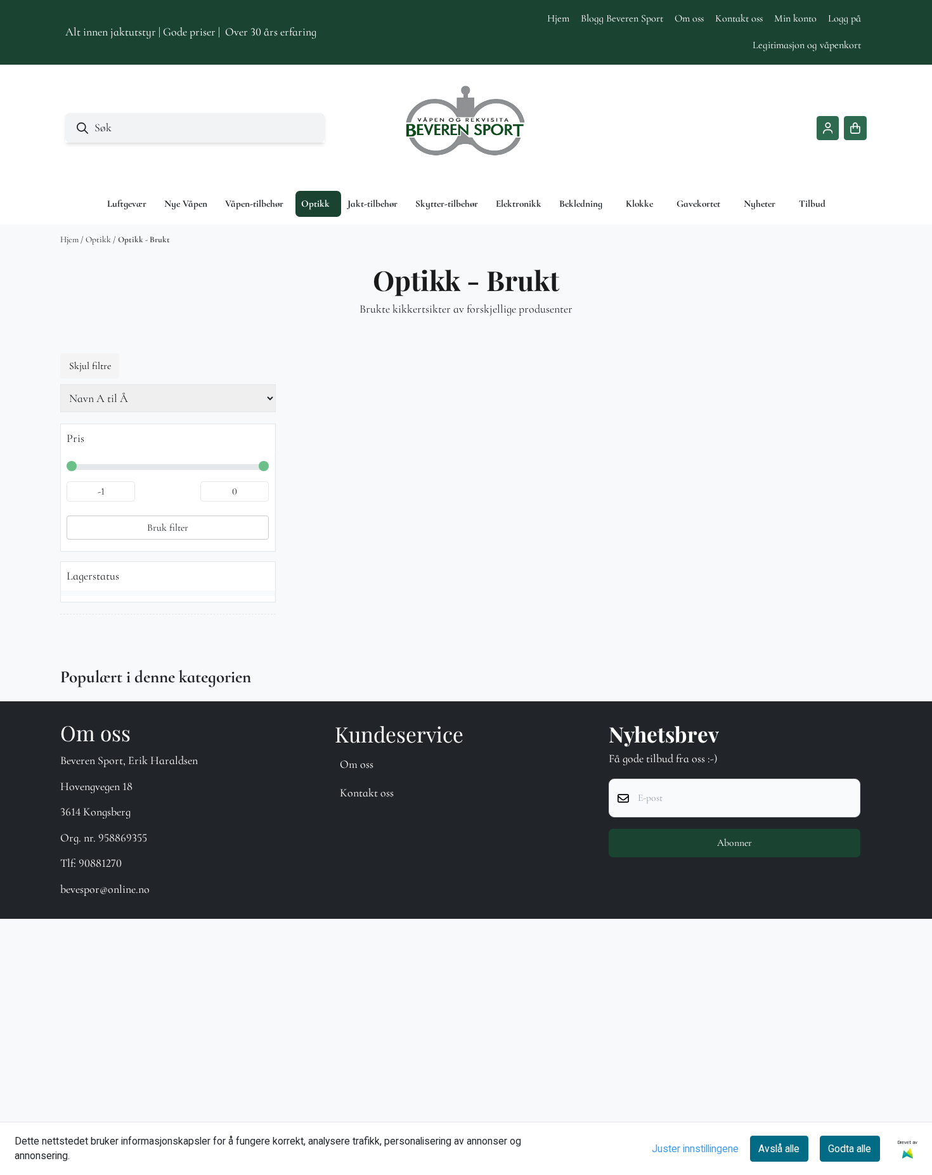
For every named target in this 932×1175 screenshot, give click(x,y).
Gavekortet (698, 203)
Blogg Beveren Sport (622, 18)
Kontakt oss (739, 18)
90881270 (100, 863)
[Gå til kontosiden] (828, 128)
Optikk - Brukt (144, 240)
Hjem (558, 18)
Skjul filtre (90, 366)
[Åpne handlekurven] (855, 128)
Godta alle (849, 1149)
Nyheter (759, 203)
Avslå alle (778, 1149)
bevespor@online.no (105, 889)
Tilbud (812, 203)
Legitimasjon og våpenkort (807, 45)
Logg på (844, 18)
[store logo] (466, 128)
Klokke (639, 203)
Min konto (795, 18)
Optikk (99, 240)
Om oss (689, 18)
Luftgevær (126, 203)
